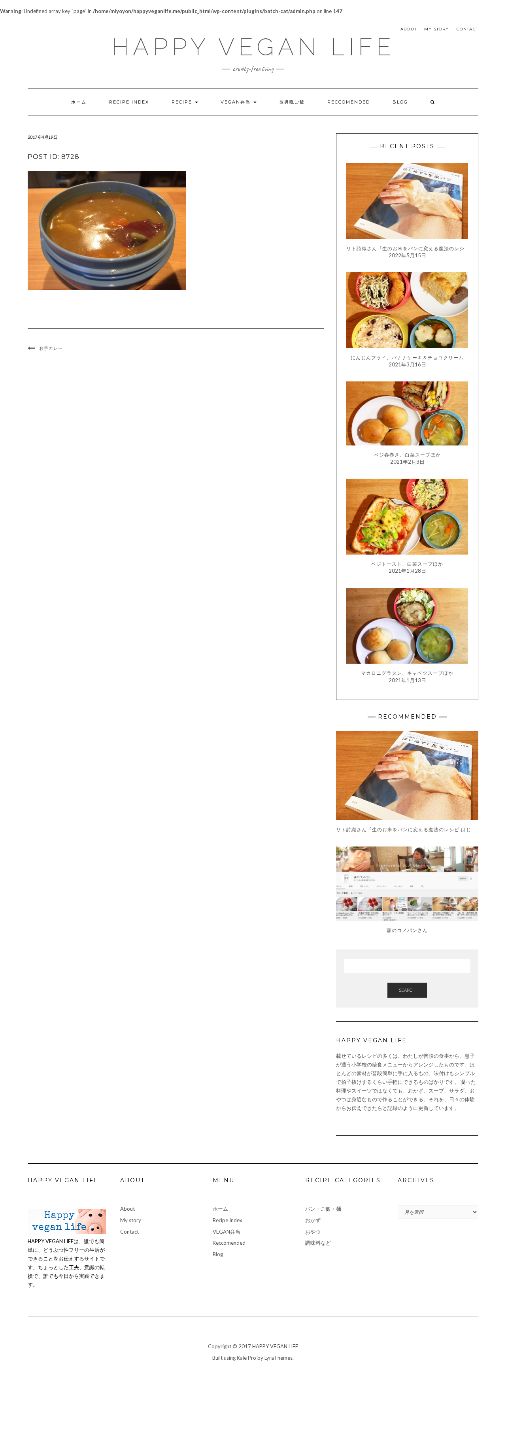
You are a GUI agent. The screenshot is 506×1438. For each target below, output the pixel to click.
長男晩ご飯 (292, 102)
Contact (467, 29)
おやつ (313, 1232)
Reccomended (348, 102)
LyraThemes (278, 1358)
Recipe (183, 102)
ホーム (79, 102)
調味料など (318, 1243)
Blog (400, 102)
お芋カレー (51, 348)
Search (407, 990)
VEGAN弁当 (237, 102)
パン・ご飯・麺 (323, 1209)
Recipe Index (129, 102)
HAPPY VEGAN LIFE (253, 47)
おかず (313, 1220)
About (408, 29)
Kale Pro (246, 1358)
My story (436, 29)
